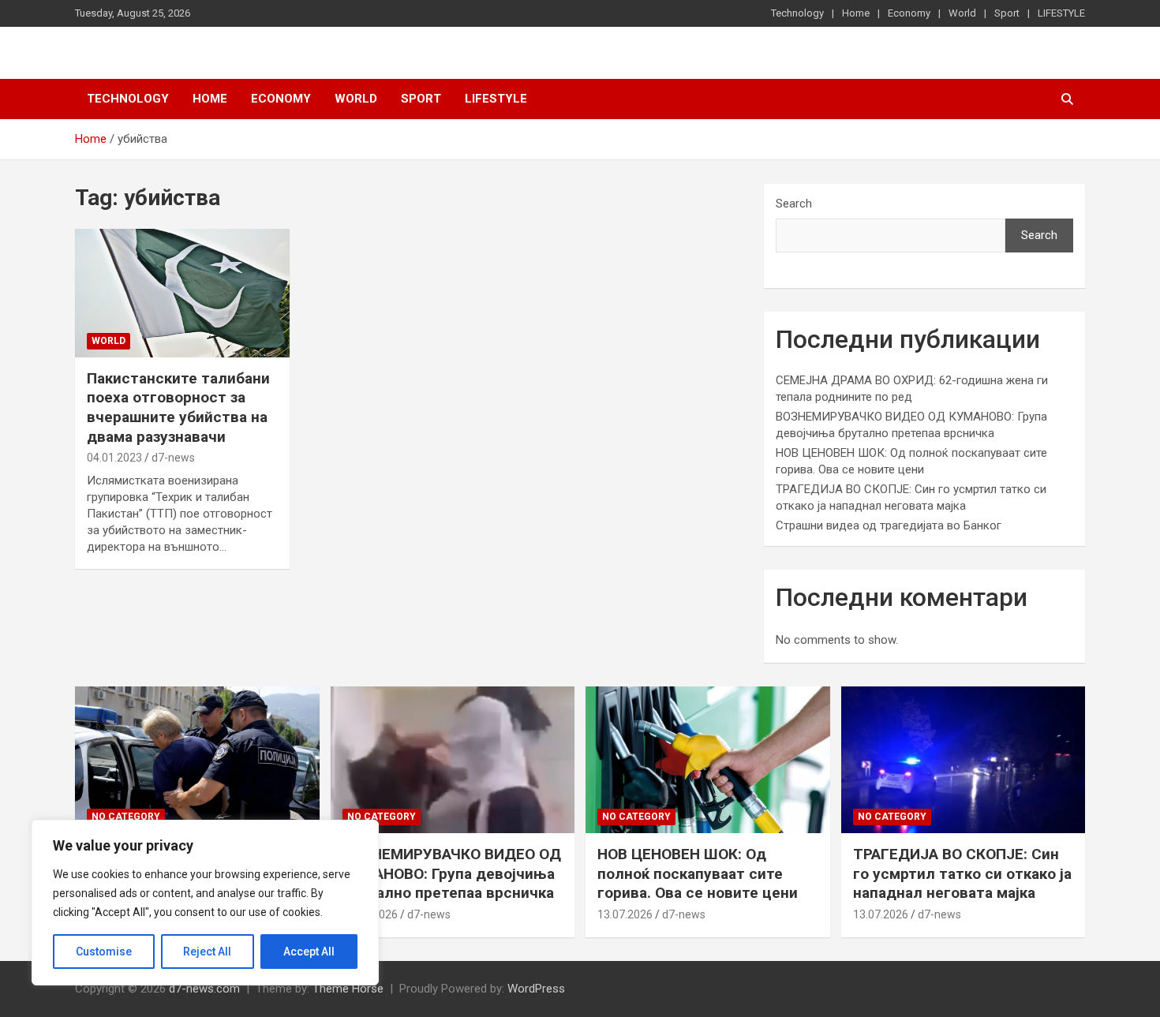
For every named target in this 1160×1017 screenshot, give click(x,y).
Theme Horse (348, 988)
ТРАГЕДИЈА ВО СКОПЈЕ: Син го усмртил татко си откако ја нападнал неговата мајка (962, 873)
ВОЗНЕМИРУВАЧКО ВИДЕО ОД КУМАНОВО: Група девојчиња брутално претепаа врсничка (451, 873)
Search (794, 203)
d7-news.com (204, 988)
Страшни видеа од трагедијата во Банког (888, 525)
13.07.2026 (625, 914)
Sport (1007, 13)
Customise (104, 951)
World (962, 13)
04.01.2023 (114, 457)
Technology (797, 13)
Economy (909, 13)
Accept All (309, 951)
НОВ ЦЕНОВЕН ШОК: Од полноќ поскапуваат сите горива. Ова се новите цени (697, 873)
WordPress (536, 988)
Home (856, 13)
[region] (205, 902)
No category (126, 816)
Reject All (207, 951)
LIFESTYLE (1061, 13)
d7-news (173, 457)
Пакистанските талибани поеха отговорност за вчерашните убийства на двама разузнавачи (178, 407)
